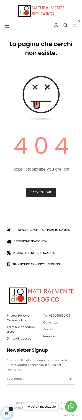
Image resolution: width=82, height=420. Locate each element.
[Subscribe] (70, 379)
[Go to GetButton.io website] (71, 415)
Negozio (49, 336)
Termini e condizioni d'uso (21, 329)
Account (49, 329)
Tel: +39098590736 (57, 315)
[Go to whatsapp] (71, 406)
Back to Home (41, 192)
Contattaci (51, 322)
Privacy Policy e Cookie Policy (18, 318)
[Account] (56, 25)
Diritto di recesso (19, 338)
